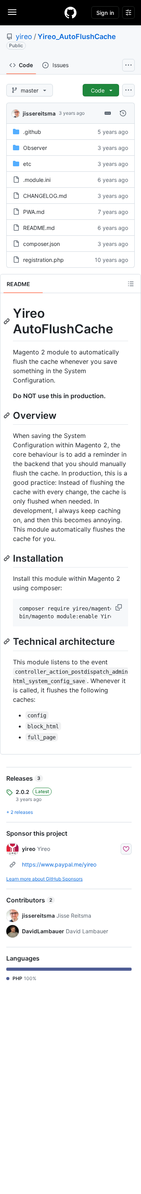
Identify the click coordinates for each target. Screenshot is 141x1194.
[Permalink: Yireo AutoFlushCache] (7, 321)
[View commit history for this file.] (123, 113)
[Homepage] (70, 12)
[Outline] (130, 284)
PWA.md (34, 211)
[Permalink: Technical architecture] (7, 641)
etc (27, 163)
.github (32, 131)
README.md (39, 227)
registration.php (43, 259)
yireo (24, 36)
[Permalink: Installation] (7, 558)
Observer (35, 147)
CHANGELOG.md (45, 195)
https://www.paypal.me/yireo (59, 864)
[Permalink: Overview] (7, 415)
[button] (119, 607)
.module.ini (37, 179)
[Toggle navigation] (12, 12)
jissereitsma (39, 113)
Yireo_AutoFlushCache (77, 36)
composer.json (41, 243)
